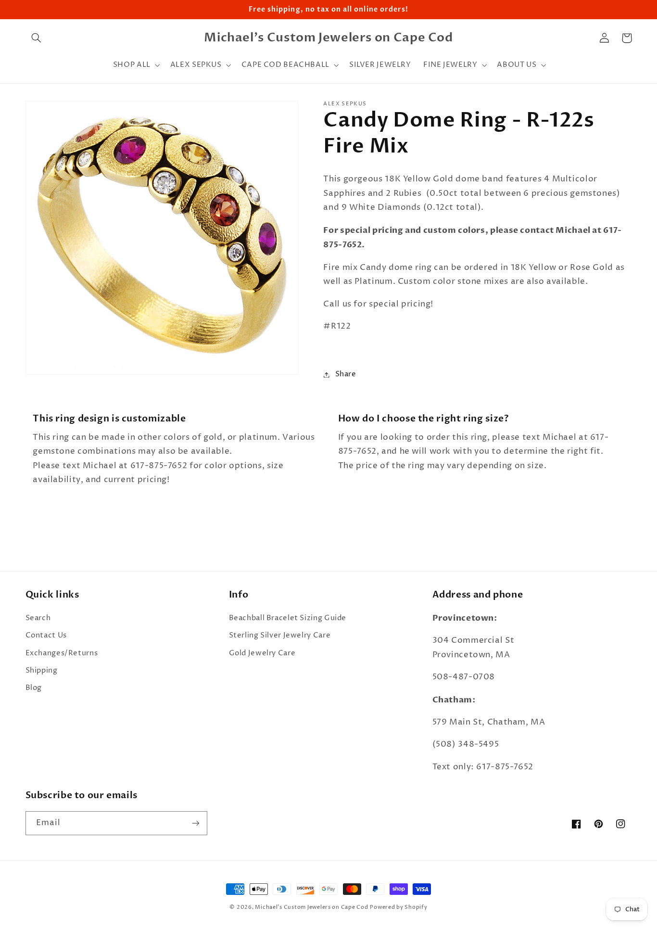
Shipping (41, 670)
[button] (36, 38)
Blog (33, 688)
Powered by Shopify (398, 907)
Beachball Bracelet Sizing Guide (288, 618)
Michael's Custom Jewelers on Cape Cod (311, 907)
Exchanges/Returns (61, 653)
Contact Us (46, 635)
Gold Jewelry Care (262, 653)
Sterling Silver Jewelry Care (280, 635)
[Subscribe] (195, 823)
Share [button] (345, 374)
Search (38, 618)
